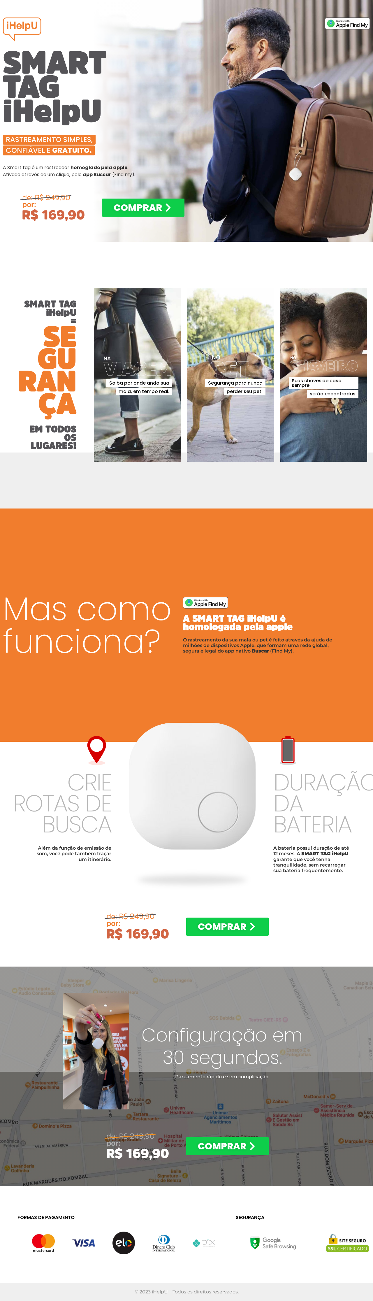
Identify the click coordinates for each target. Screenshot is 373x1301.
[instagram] (96, 1051)
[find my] (347, 23)
